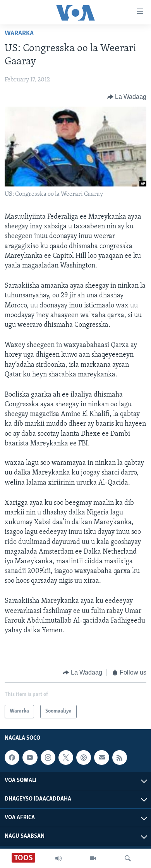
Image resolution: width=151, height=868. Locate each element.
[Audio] (58, 858)
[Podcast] (83, 757)
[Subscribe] (101, 757)
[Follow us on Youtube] (29, 757)
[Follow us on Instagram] (48, 757)
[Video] (93, 858)
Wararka (19, 33)
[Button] (127, 97)
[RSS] (119, 757)
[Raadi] (127, 858)
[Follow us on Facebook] (12, 757)
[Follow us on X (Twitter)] (65, 757)
